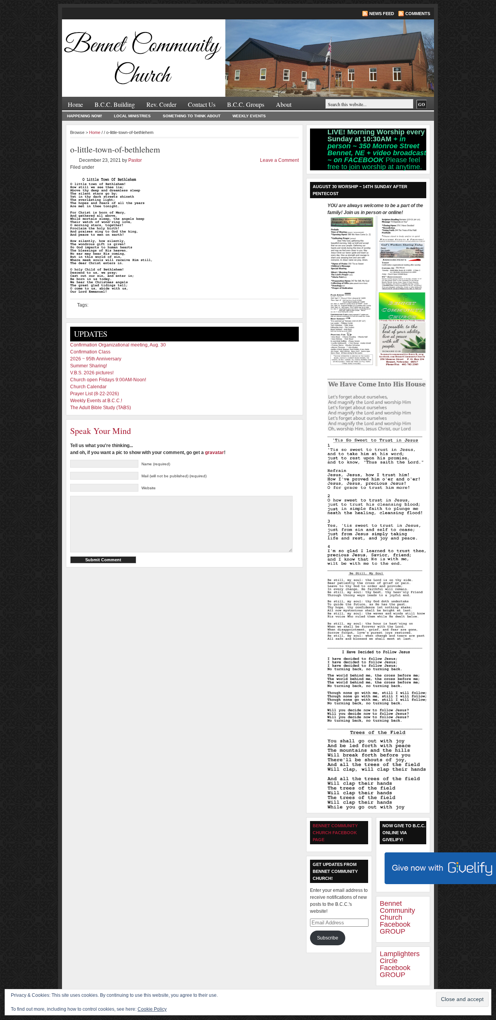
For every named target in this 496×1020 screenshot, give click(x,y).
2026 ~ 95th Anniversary (95, 359)
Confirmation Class (90, 352)
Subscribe (327, 938)
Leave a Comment (279, 160)
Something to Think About (191, 116)
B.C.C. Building (115, 104)
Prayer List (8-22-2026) (94, 393)
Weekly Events (249, 116)
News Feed (381, 13)
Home (75, 104)
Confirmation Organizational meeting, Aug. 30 (118, 345)
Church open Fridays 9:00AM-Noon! (108, 379)
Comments (417, 13)
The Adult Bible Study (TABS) (100, 407)
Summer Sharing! (88, 366)
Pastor (135, 160)
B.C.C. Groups (245, 104)
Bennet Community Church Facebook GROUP (397, 917)
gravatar (214, 452)
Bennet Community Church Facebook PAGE (335, 832)
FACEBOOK (365, 160)
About (283, 104)
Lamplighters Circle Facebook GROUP (400, 964)
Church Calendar (88, 386)
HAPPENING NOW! (84, 116)
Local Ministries (132, 116)
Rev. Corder (161, 104)
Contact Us (201, 104)
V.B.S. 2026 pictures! (92, 372)
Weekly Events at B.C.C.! (96, 400)
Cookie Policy (152, 1009)
